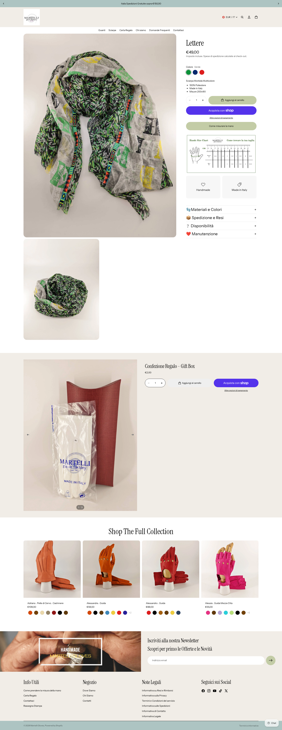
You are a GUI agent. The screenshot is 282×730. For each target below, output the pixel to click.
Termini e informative (248, 725)
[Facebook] (203, 691)
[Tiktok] (220, 691)
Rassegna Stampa (33, 705)
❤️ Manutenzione (202, 233)
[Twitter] (226, 691)
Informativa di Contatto (154, 711)
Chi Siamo (88, 695)
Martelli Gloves (37, 725)
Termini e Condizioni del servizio (158, 700)
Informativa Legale (151, 716)
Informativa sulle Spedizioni (156, 705)
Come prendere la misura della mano (42, 690)
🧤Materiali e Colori (204, 209)
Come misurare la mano (221, 125)
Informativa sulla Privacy (154, 695)
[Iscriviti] (270, 660)
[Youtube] (215, 691)
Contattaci (29, 700)
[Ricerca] (242, 17)
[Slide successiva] (278, 3)
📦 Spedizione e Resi (205, 217)
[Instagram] (209, 691)
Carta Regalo (30, 695)
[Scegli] (76, 593)
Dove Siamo (89, 690)
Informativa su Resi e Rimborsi (157, 690)
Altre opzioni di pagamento (221, 118)
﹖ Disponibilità (199, 225)
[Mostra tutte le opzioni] (130, 613)
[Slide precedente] (3, 3)
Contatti (87, 700)
